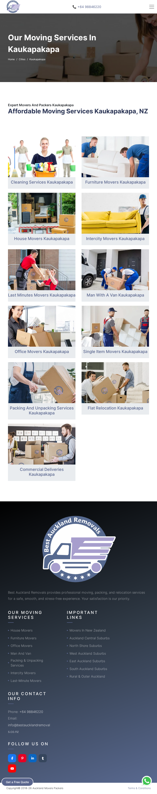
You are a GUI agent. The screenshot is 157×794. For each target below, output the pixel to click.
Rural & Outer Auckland (87, 676)
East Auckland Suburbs (87, 661)
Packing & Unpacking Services (27, 662)
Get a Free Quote (17, 782)
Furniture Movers (23, 638)
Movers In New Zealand (88, 630)
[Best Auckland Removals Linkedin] (32, 758)
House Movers (22, 630)
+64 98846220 (31, 712)
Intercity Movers (23, 673)
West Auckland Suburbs (88, 653)
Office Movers (21, 646)
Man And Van (21, 653)
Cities (22, 59)
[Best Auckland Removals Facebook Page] (12, 758)
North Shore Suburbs (86, 646)
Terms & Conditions (139, 788)
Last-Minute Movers (26, 681)
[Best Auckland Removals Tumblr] (43, 758)
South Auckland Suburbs (88, 669)
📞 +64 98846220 (86, 7)
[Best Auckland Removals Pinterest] (22, 758)
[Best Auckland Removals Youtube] (12, 768)
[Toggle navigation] (152, 6)
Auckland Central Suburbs (90, 638)
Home (11, 59)
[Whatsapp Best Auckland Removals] (147, 781)
